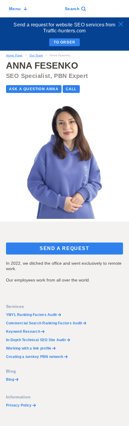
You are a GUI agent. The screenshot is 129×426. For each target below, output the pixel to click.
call (71, 89)
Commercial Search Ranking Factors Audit (44, 323)
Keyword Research (23, 331)
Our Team (36, 55)
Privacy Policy (19, 405)
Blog (10, 379)
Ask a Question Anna (33, 89)
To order (65, 42)
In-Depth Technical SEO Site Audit (36, 340)
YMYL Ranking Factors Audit (31, 315)
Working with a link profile (28, 348)
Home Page (14, 55)
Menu (15, 8)
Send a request (64, 248)
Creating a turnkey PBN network (34, 357)
